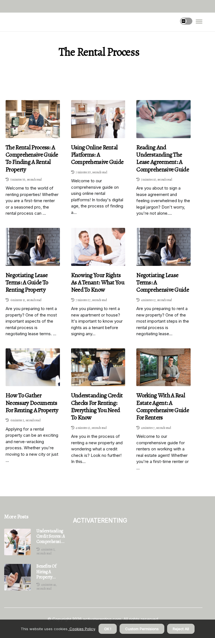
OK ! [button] (107, 629)
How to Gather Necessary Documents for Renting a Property (32, 403)
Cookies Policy (81, 629)
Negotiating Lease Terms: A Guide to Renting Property (27, 282)
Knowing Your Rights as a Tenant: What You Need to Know (97, 282)
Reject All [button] (181, 629)
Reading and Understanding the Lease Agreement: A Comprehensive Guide (162, 158)
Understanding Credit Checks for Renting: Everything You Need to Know (97, 406)
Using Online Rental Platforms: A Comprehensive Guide (97, 155)
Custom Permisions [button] (142, 629)
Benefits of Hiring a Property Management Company (48, 572)
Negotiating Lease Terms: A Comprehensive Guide (162, 282)
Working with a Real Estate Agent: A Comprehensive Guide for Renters (162, 406)
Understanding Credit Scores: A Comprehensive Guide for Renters (50, 536)
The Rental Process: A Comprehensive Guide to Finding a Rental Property (32, 158)
